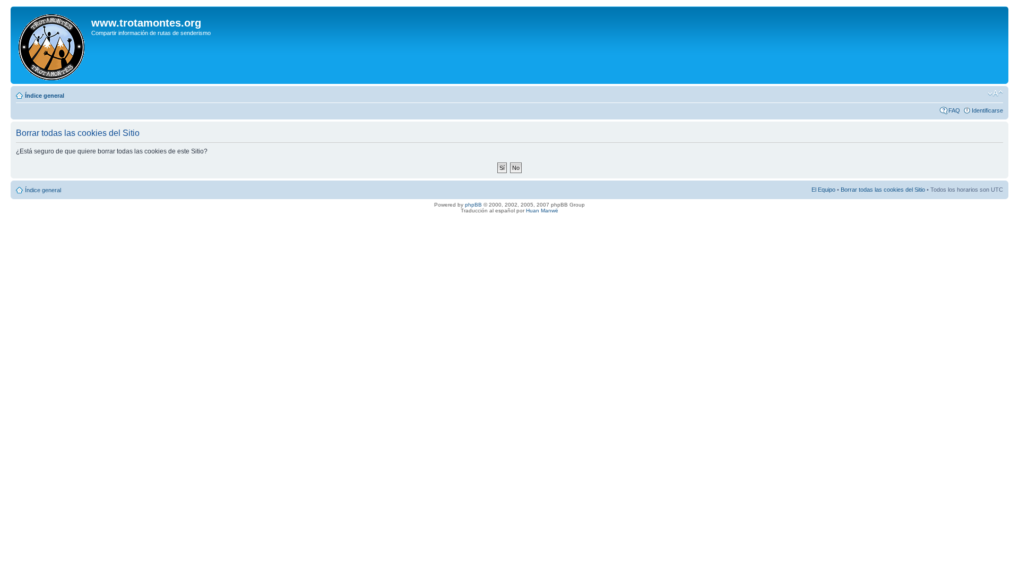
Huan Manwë (542, 210)
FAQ (954, 110)
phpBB (473, 205)
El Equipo (823, 189)
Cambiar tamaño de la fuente (995, 93)
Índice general (44, 95)
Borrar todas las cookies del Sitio (883, 189)
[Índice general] (52, 45)
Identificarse (987, 110)
